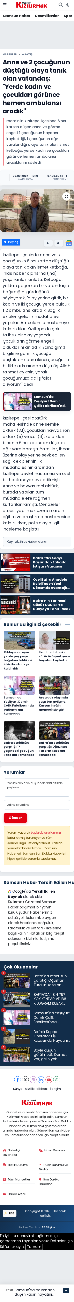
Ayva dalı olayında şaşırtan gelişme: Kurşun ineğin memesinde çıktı (53, 703)
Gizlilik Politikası (36, 1089)
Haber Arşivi (16, 1194)
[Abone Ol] (68, 242)
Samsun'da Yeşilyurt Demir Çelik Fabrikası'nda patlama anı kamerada (19, 705)
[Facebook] (17, 1079)
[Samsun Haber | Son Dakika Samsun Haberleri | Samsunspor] (31, 4)
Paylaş (13, 242)
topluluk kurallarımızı (46, 832)
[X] (25, 1079)
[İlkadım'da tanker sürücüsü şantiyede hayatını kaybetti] (55, 639)
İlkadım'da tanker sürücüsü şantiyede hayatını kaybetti (54, 656)
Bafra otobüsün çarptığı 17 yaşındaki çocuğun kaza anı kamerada (19, 749)
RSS (11, 1213)
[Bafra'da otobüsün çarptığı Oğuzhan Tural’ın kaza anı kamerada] (55, 730)
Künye (17, 1089)
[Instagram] (33, 1079)
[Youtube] (48, 1079)
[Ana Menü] (5, 4)
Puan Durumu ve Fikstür (53, 1167)
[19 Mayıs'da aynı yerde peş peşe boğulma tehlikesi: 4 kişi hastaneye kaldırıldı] (19, 639)
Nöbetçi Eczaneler (11, 1152)
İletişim (55, 1089)
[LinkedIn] (41, 1079)
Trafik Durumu (17, 1165)
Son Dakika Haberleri (49, 1181)
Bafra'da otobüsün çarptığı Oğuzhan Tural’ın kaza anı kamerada (54, 749)
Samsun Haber (16, 15)
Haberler (10, 54)
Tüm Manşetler (18, 1179)
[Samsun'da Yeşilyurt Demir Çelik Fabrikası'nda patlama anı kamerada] (19, 684)
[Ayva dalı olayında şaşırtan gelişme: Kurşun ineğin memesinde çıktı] (55, 684)
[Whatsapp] (56, 1079)
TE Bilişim (48, 1227)
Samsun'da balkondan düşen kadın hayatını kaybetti (35, 1294)
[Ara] (61, 5)
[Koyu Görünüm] (68, 5)
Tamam (34, 1246)
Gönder (15, 817)
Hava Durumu (54, 1150)
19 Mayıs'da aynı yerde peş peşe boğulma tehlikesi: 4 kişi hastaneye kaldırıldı (18, 660)
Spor (68, 15)
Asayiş (27, 54)
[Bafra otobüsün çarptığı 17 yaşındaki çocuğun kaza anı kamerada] (19, 730)
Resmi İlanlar (47, 15)
